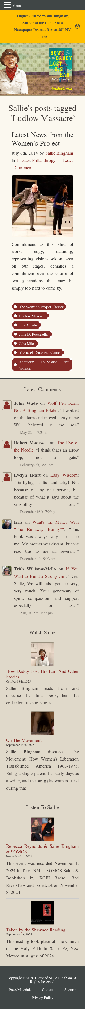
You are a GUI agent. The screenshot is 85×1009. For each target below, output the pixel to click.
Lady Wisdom (63, 475)
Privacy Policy (42, 997)
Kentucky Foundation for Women (43, 364)
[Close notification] (77, 26)
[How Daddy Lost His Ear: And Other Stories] (42, 654)
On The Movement (24, 740)
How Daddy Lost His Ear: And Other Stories (42, 674)
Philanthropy (43, 160)
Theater (23, 160)
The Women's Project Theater (41, 306)
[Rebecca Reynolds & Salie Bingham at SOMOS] (42, 829)
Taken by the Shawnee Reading (35, 929)
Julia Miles (27, 343)
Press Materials (20, 989)
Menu (16, 5)
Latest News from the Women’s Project (42, 139)
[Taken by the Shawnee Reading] (42, 913)
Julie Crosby (28, 324)
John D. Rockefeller (34, 334)
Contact (48, 989)
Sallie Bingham (18, 59)
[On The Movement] (42, 723)
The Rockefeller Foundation (40, 352)
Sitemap (70, 989)
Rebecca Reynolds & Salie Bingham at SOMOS (42, 849)
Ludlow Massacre (32, 315)
